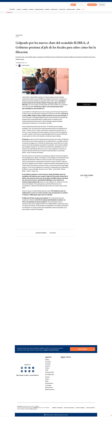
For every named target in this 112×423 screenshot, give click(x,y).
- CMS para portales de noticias (57, 414)
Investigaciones (70, 9)
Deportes (47, 9)
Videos (47, 379)
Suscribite (82, 349)
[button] (17, 75)
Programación (49, 383)
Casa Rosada (53, 232)
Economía (24, 9)
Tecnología (62, 9)
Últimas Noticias (49, 389)
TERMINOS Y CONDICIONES (57, 407)
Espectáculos (54, 9)
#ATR (46, 370)
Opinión (78, 9)
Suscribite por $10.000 (92, 4)
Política (19, 9)
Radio (83, 9)
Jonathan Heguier (25, 65)
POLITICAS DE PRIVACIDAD (69, 407)
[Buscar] (68, 4)
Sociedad (31, 9)
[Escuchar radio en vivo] (81, 5)
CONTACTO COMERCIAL (80, 407)
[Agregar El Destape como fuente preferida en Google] (68, 65)
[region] (56, 24)
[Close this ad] (111, 416)
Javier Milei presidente (40, 232)
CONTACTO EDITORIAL (90, 407)
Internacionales (39, 9)
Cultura (47, 368)
